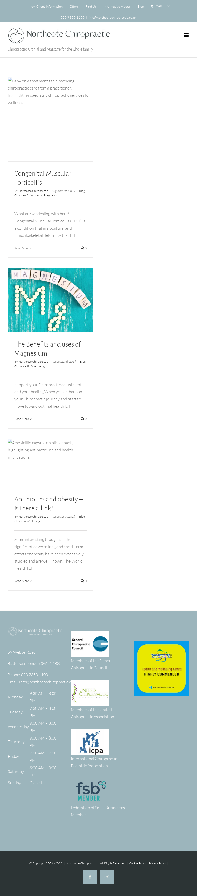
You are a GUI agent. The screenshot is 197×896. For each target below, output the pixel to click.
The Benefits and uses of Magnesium (50, 296)
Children (20, 195)
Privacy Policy (157, 863)
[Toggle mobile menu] (186, 35)
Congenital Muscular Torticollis (50, 115)
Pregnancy (50, 195)
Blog (82, 191)
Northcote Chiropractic (33, 191)
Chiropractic (35, 195)
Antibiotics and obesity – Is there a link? (50, 459)
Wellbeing (38, 366)
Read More (21, 248)
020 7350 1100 (34, 674)
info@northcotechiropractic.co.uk (112, 17)
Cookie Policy (137, 863)
